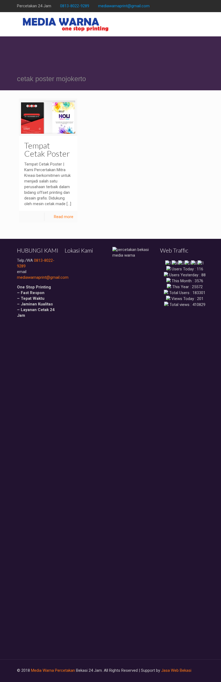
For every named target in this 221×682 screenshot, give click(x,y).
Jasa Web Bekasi (176, 670)
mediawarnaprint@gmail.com (124, 6)
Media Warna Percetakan (53, 670)
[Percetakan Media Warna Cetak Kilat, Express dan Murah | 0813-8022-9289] (65, 24)
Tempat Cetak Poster (47, 149)
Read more (63, 216)
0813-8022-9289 (74, 6)
